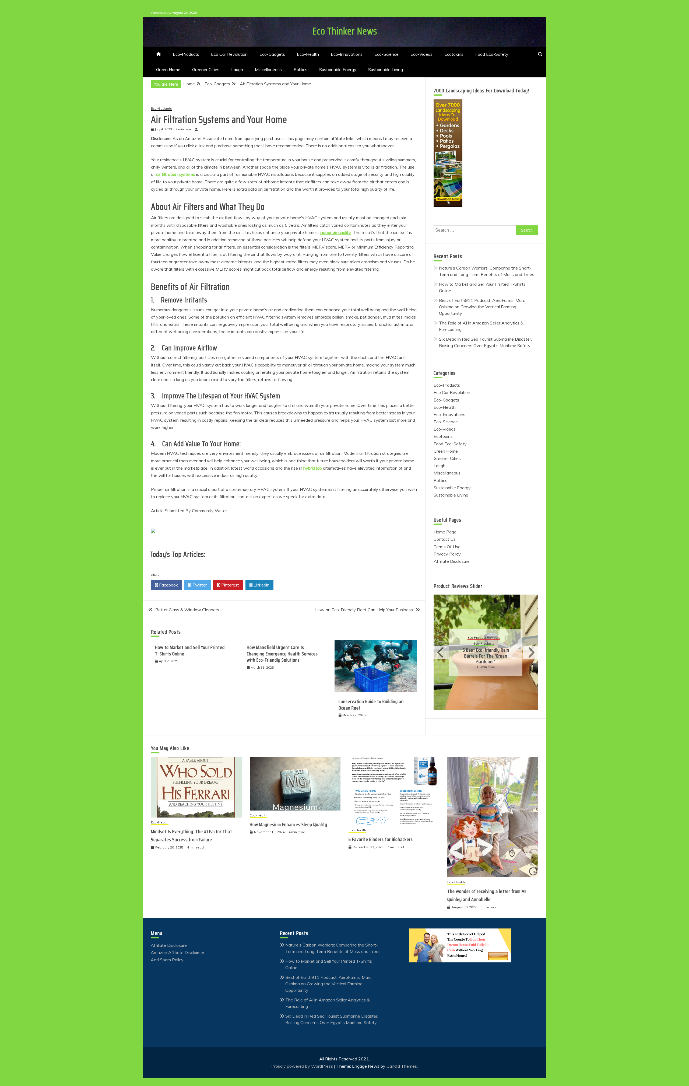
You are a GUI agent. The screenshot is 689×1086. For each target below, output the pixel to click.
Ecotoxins (453, 54)
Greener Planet (508, 646)
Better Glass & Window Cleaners (187, 609)
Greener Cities (205, 69)
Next (530, 652)
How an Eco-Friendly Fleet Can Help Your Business (364, 609)
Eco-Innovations (347, 54)
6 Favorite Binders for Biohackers (381, 839)
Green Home (168, 69)
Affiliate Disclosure (452, 561)
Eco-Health (308, 54)
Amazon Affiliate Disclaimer (177, 952)
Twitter (199, 585)
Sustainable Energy (337, 69)
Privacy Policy (447, 554)
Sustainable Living (385, 69)
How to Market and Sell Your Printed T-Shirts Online (190, 650)
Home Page (445, 532)
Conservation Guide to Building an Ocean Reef (371, 704)
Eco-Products (186, 54)
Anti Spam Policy (167, 959)
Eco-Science (386, 54)
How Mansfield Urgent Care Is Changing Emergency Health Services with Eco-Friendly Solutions (282, 654)
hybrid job (312, 468)
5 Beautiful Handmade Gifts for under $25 (500, 656)
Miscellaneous (268, 69)
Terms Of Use (447, 546)
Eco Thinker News (344, 31)
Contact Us (445, 539)
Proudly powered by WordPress (302, 1066)
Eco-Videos (421, 54)
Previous (441, 652)
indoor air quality (335, 232)
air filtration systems (175, 174)
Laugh (237, 69)
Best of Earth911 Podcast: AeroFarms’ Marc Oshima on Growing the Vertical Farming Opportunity (482, 307)
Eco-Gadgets (272, 54)
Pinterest (229, 585)
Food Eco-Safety (491, 54)
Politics (300, 69)
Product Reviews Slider (458, 586)
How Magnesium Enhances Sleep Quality (288, 824)
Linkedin (260, 585)
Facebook (168, 585)
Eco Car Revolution (229, 54)
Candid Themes (401, 1066)
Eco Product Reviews (498, 640)
